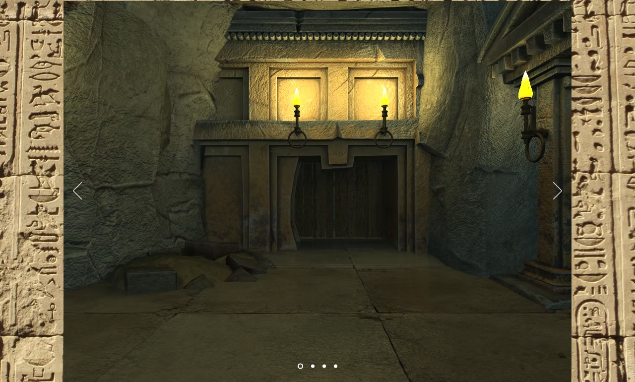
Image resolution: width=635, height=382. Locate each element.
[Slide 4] (335, 366)
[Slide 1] (300, 366)
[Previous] (77, 191)
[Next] (557, 191)
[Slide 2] (313, 366)
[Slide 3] (324, 366)
